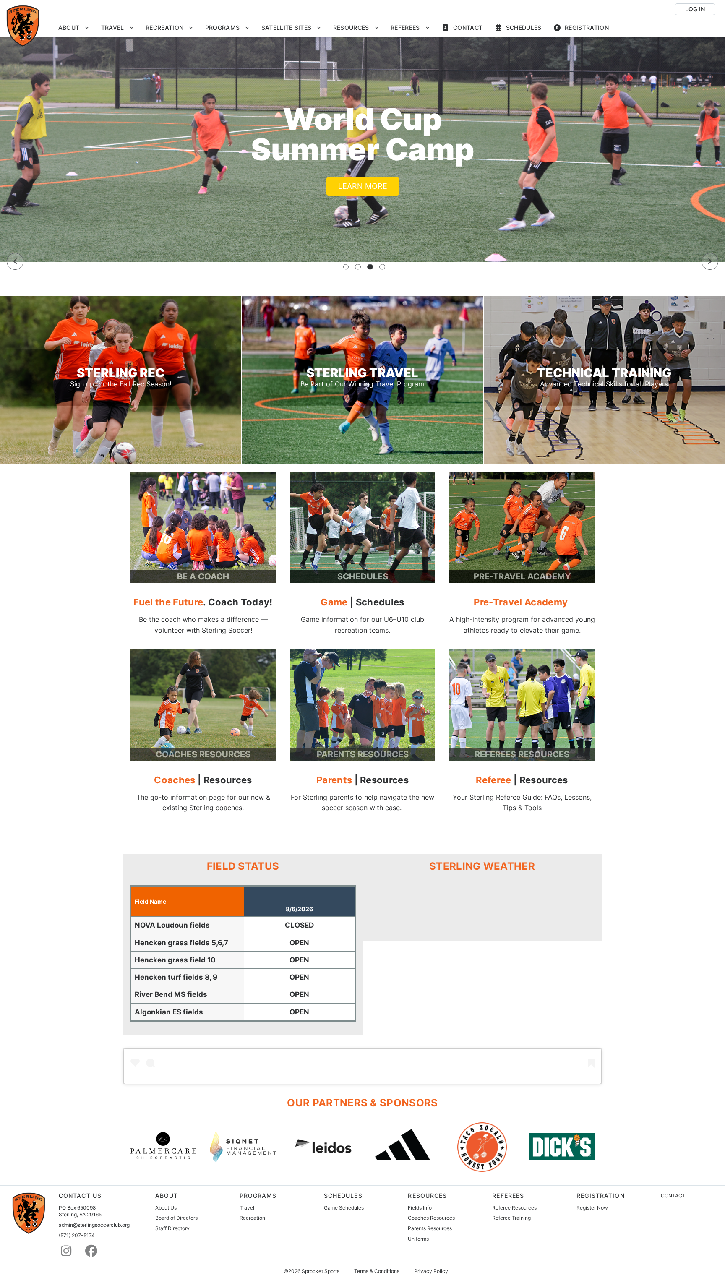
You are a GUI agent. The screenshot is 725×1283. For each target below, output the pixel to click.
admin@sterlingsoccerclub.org (94, 1225)
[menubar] (333, 28)
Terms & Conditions (376, 1271)
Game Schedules (344, 1208)
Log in (695, 9)
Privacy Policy (431, 1271)
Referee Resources (514, 1208)
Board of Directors (176, 1218)
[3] (370, 267)
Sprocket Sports (320, 1271)
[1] (346, 267)
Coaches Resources (431, 1218)
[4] (382, 267)
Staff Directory (172, 1228)
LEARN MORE (362, 186)
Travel (247, 1208)
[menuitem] (73, 28)
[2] (358, 267)
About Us (166, 1208)
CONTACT (673, 1195)
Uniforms (418, 1239)
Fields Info (420, 1208)
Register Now (592, 1208)
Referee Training (511, 1218)
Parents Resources (430, 1228)
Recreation (252, 1218)
